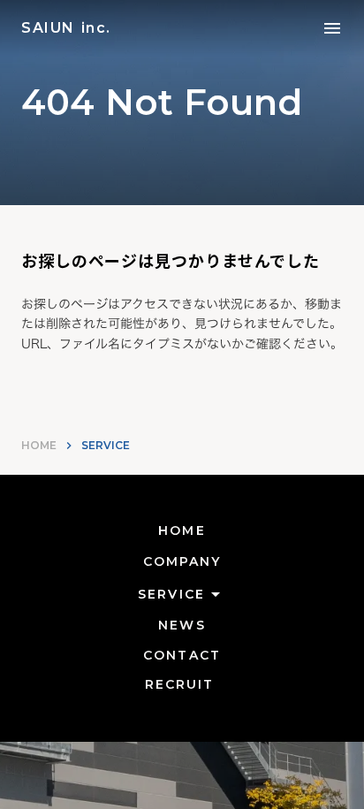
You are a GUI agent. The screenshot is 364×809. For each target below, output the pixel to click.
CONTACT (182, 655)
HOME (39, 445)
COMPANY (182, 561)
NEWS (181, 625)
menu (332, 28)
